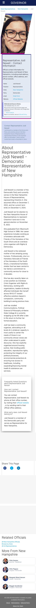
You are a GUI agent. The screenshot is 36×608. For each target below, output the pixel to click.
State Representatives (8, 9)
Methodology (15, 603)
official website (23, 403)
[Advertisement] (18, 447)
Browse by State (7, 544)
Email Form (16, 96)
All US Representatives (9, 546)
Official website (10, 112)
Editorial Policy (23, 114)
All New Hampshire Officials (11, 542)
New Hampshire (23, 9)
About (8, 603)
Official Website (18, 99)
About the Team (18, 606)
